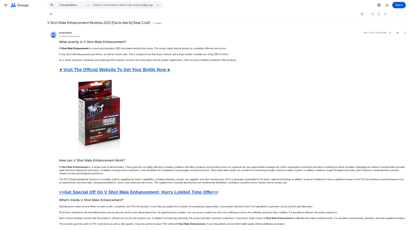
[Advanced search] (158, 5)
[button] (6, 5)
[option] (74, 5)
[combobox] (124, 5)
